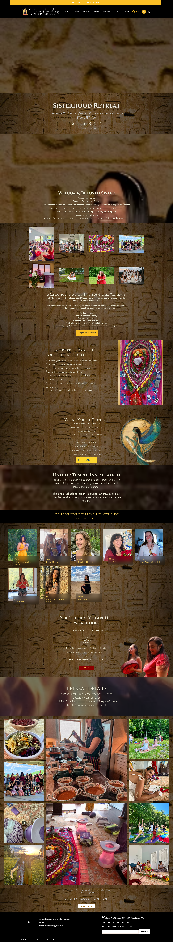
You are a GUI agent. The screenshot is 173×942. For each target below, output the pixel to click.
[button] (144, 12)
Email (103, 929)
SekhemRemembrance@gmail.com (50, 926)
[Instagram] (149, 11)
